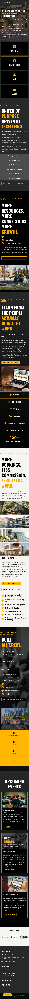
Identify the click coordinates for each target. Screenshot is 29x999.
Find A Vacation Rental (8, 976)
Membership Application (8, 973)
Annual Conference (7, 971)
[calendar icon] (14, 47)
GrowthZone (14, 996)
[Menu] (26, 3)
